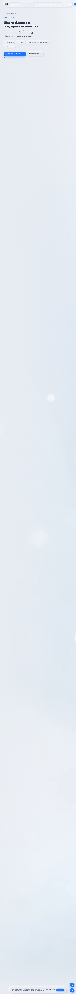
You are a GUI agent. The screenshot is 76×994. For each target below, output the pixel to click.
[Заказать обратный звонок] (72, 985)
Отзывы (46, 4)
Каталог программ (27, 4)
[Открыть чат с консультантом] (72, 990)
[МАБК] (6, 4)
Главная (12, 4)
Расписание (38, 4)
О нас (18, 4)
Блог (51, 4)
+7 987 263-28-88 (68, 4)
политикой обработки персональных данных (34, 990)
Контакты (57, 4)
